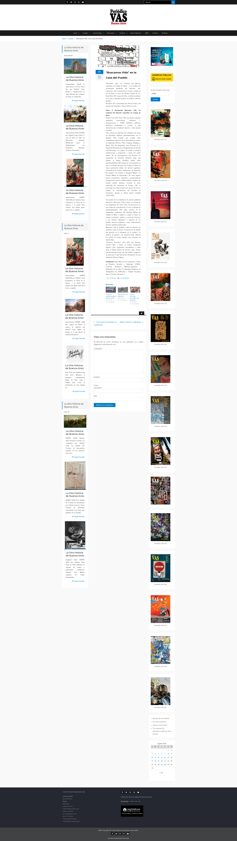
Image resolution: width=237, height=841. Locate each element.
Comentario (98, 348)
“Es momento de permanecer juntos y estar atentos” (162, 731)
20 (162, 761)
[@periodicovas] (67, 2)
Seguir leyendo (78, 101)
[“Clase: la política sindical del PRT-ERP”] (111, 290)
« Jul (161, 773)
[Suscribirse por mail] (82, 2)
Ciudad (85, 33)
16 (171, 757)
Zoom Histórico (135, 33)
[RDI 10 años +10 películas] (123, 290)
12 (158, 757)
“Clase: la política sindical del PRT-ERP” (111, 296)
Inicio (75, 33)
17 (152, 761)
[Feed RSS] (78, 2)
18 (155, 761)
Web (95, 396)
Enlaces (164, 33)
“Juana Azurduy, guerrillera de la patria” (134, 297)
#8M (146, 33)
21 (165, 761)
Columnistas (97, 33)
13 (161, 757)
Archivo (155, 33)
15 (168, 757)
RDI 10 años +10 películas (123, 295)
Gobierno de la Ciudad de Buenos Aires (136, 797)
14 (165, 757)
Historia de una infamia (161, 718)
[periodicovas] (75, 2)
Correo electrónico (98, 386)
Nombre (97, 377)
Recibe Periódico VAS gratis (160, 90)
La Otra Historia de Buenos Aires (75, 78)
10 (152, 757)
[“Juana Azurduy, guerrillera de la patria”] (135, 290)
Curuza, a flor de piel (160, 725)
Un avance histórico (159, 722)
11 (155, 757)
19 (158, 761)
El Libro (122, 33)
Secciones (110, 33)
